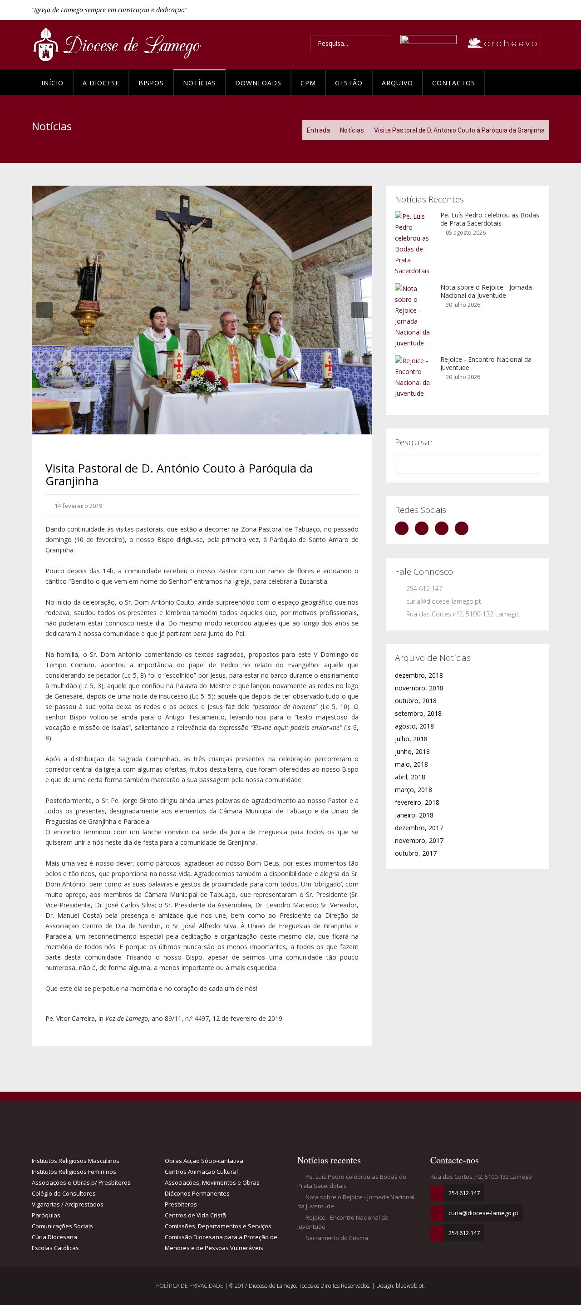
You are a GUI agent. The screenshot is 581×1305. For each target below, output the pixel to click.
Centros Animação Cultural (201, 1171)
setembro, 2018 (418, 713)
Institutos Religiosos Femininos (74, 1171)
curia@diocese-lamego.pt (443, 601)
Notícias (199, 83)
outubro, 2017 (416, 853)
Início (52, 83)
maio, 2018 (411, 764)
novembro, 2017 (419, 840)
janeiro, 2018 (414, 815)
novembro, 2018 (419, 688)
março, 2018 (413, 789)
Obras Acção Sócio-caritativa (204, 1161)
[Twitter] (424, 528)
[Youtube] (444, 528)
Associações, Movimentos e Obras (212, 1182)
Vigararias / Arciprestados (67, 1204)
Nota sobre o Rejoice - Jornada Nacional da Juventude (486, 291)
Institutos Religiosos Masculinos (75, 1161)
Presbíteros (181, 1204)
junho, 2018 (412, 751)
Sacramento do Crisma (336, 1238)
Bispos (151, 83)
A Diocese (101, 83)
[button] (44, 310)
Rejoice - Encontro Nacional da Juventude (486, 363)
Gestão (349, 83)
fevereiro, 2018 (417, 802)
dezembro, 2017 (419, 827)
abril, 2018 (410, 777)
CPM (308, 83)
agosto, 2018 (414, 726)
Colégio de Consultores (64, 1193)
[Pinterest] (464, 528)
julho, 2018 (411, 738)
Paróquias (46, 1215)
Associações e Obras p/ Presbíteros (81, 1182)
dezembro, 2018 (419, 675)
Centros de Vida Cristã (195, 1215)
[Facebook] (404, 528)
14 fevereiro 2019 (77, 506)
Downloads (258, 83)
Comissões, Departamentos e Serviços (218, 1226)
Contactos (453, 83)
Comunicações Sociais (62, 1226)
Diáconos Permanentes (197, 1193)
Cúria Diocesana (54, 1237)
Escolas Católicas (55, 1248)
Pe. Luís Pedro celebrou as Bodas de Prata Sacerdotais (489, 219)
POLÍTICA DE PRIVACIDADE (190, 1286)
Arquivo (397, 83)
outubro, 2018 (416, 700)
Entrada (318, 130)
